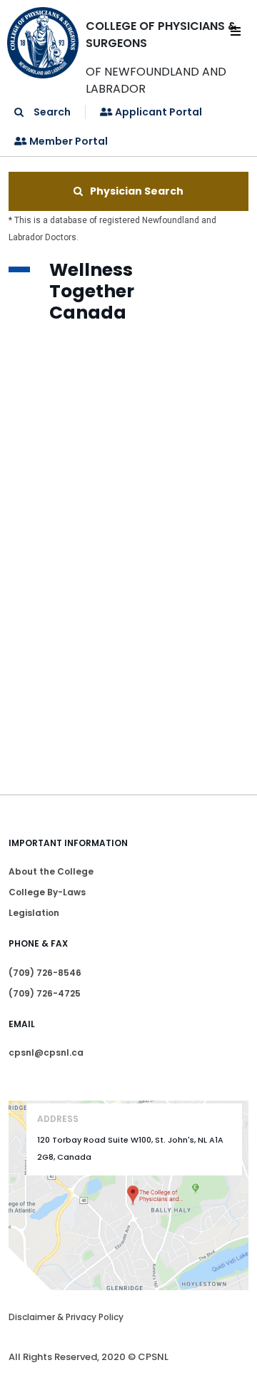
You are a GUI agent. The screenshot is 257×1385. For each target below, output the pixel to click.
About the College (51, 871)
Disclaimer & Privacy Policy (66, 1317)
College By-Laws (47, 892)
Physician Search (136, 191)
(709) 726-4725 (45, 993)
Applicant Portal (157, 112)
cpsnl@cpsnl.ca (46, 1052)
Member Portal (67, 141)
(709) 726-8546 (45, 973)
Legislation (34, 913)
